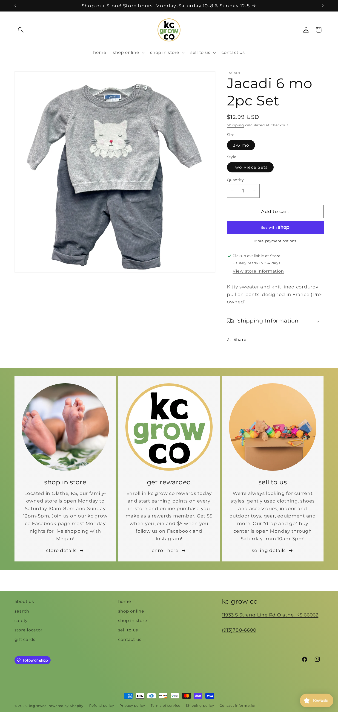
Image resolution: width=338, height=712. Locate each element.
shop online (131, 610)
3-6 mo (241, 145)
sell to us (128, 629)
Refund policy (101, 705)
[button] (20, 29)
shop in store (132, 620)
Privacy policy (132, 705)
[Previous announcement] (15, 5)
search (21, 610)
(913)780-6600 (239, 630)
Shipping (235, 125)
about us (24, 601)
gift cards (25, 639)
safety (21, 620)
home (124, 601)
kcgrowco (38, 706)
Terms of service (165, 705)
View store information (258, 271)
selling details (269, 550)
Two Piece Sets (250, 167)
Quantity (235, 179)
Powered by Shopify (65, 706)
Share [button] (240, 339)
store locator (28, 629)
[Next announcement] (323, 5)
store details (61, 550)
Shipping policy (200, 705)
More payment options (275, 241)
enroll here (165, 550)
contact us (130, 639)
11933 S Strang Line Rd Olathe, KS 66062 (270, 615)
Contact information (238, 705)
